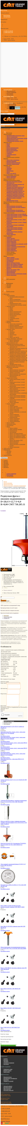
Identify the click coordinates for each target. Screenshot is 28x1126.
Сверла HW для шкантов (13, 239)
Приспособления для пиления (14, 206)
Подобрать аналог (5, 736)
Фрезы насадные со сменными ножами (17, 273)
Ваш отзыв (3, 705)
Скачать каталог (10, 291)
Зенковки (9, 237)
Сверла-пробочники (12, 250)
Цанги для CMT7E (11, 173)
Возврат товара (7, 1070)
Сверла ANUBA (11, 238)
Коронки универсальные (13, 164)
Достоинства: (4, 688)
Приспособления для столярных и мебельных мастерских (15, 366)
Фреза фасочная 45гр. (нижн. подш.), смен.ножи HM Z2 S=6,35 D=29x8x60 (13, 738)
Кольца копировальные (12, 147)
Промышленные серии (12, 139)
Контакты (6, 467)
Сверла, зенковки (8, 235)
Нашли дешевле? (8, 590)
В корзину (3, 600)
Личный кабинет (8, 1086)
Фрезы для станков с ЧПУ (13, 269)
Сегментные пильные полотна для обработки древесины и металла (15, 191)
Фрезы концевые (11, 272)
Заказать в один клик (6, 602)
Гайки (8, 145)
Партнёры (6, 1079)
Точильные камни (11, 253)
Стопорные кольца (11, 154)
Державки (9, 168)
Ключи (8, 146)
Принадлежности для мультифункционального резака (12, 179)
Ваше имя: (3, 683)
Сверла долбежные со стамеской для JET (17, 244)
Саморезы (9, 153)
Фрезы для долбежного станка (14, 265)
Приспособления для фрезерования (16, 211)
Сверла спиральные (12, 248)
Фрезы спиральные (11, 275)
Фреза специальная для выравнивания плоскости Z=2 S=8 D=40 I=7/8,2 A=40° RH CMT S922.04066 (13, 948)
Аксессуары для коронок (13, 160)
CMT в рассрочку (10, 279)
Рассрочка (6, 464)
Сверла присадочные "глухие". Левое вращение (17, 388)
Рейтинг (3, 709)
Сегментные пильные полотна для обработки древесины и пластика (15, 194)
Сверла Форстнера (11, 241)
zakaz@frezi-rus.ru (5, 1118)
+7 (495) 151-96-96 (8, 31)
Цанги (8, 172)
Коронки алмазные (11, 161)
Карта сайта (7, 1072)
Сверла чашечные (11, 234)
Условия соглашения (9, 1062)
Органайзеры (10, 261)
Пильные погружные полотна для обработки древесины (15, 185)
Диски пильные (8, 134)
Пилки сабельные (11, 177)
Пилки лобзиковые (11, 176)
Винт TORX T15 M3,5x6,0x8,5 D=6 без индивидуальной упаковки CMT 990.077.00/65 (12, 906)
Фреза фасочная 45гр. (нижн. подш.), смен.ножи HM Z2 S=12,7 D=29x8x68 (13, 732)
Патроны (9, 169)
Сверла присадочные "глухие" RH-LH (16, 214)
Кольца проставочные (12, 150)
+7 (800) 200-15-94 (8, 32)
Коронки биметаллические (13, 162)
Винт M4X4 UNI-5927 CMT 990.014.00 (11, 1008)
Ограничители (10, 260)
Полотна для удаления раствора (15, 189)
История (9, 452)
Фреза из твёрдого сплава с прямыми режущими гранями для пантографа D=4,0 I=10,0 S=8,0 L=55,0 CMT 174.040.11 (14, 823)
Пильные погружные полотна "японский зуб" (14, 182)
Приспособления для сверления (15, 210)
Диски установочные (12, 137)
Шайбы (8, 156)
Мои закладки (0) (11, 91)
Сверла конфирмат (11, 245)
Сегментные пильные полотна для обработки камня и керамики (15, 197)
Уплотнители (10, 254)
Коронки (6, 158)
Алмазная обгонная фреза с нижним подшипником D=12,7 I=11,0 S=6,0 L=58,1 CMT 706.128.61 (14, 801)
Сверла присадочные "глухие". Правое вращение (17, 391)
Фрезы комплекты (11, 271)
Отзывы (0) (6, 618)
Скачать (9, 453)
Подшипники (10, 151)
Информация (9, 283)
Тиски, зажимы (10, 252)
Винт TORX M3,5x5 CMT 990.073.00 (10, 1027)
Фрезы (5, 256)
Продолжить (4, 718)
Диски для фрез (10, 257)
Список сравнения (11, 92)
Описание (6, 615)
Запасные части (8, 142)
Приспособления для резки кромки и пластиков (16, 372)
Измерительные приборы (13, 157)
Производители (8, 1077)
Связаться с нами (8, 1069)
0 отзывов (3, 510)
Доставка (9, 451)
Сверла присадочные (9, 212)
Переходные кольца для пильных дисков (17, 138)
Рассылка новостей (8, 1090)
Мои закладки (7, 1089)
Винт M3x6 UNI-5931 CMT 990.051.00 (10, 988)
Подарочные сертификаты (10, 1078)
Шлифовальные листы (12, 200)
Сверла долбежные (11, 242)
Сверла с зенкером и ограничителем (16, 246)
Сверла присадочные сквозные (14, 227)
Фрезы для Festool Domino (13, 262)
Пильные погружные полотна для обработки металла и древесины (15, 187)
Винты (8, 143)
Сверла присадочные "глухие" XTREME (17, 215)
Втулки (8, 166)
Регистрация (7, 15)
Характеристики (8, 617)
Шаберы (9, 199)
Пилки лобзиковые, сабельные (11, 175)
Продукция (9, 133)
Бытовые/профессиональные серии (15, 135)
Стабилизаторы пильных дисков (15, 141)
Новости (6, 466)
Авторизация (7, 17)
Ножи (8, 204)
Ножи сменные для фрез (13, 258)
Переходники (10, 170)
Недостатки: (4, 693)
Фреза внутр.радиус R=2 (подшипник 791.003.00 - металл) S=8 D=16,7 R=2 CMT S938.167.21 (13, 844)
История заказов (8, 1087)
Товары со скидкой (8, 1081)
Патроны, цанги (8, 165)
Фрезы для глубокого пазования (15, 264)
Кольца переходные (12, 149)
